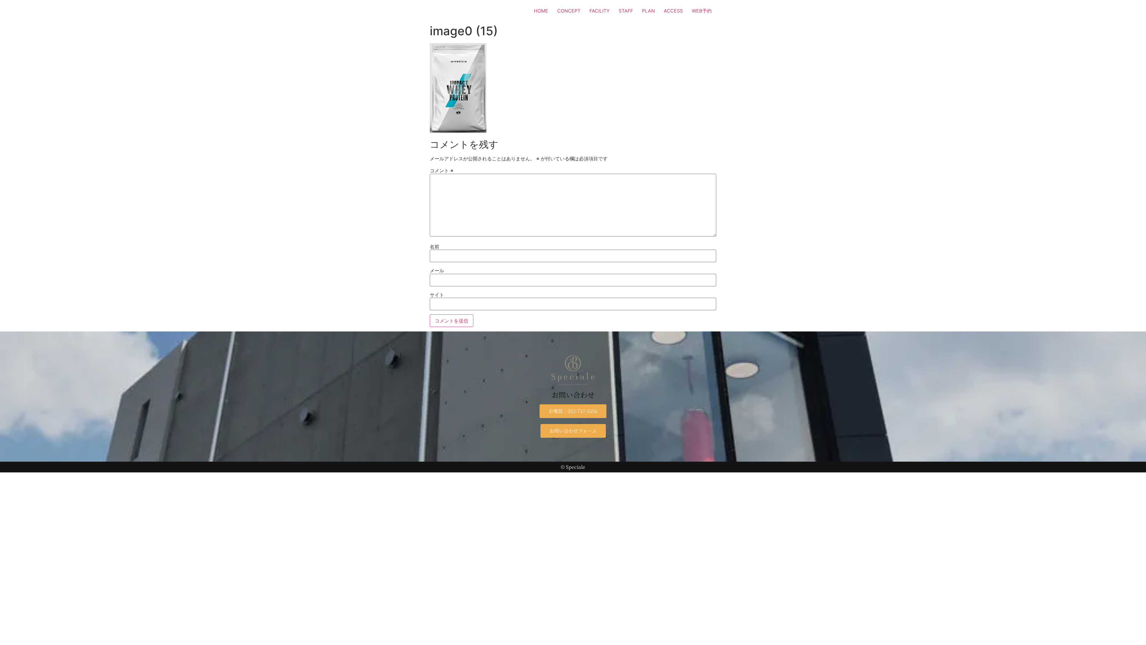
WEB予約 (702, 11)
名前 (434, 246)
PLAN (648, 11)
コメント (441, 170)
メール (437, 270)
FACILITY (599, 11)
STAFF (626, 11)
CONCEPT (568, 11)
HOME (541, 11)
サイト (437, 294)
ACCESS (673, 11)
